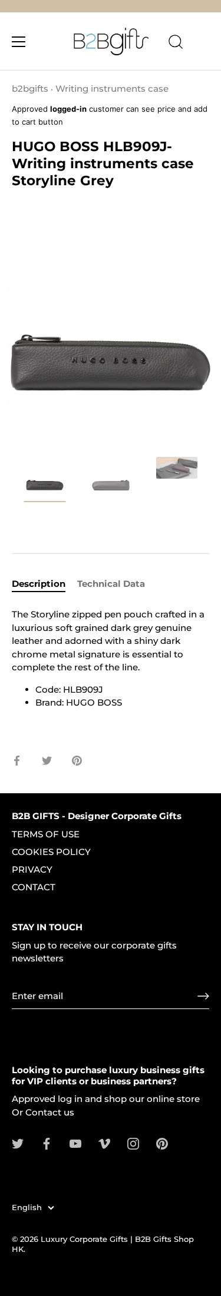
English (27, 1207)
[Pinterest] (162, 1142)
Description (38, 583)
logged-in (68, 108)
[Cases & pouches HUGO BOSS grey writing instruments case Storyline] (45, 479)
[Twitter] (18, 1142)
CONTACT (33, 887)
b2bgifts (30, 88)
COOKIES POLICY (51, 851)
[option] (45, 481)
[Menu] (19, 42)
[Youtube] (75, 1142)
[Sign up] (203, 996)
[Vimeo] (104, 1142)
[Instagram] (133, 1142)
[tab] (44, 584)
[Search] (176, 43)
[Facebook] (46, 1142)
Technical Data (111, 583)
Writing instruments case (112, 88)
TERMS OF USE (46, 834)
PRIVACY (32, 869)
